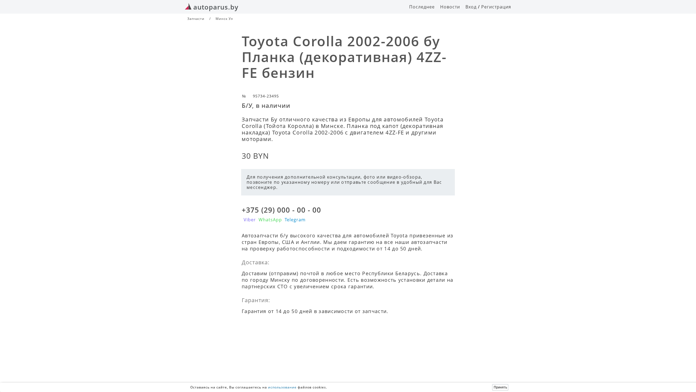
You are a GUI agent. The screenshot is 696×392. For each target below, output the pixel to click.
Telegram (295, 220)
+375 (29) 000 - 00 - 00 (281, 210)
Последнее (422, 7)
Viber (250, 220)
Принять (500, 387)
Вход (471, 7)
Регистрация (496, 7)
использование (282, 387)
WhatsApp (270, 220)
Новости (450, 7)
